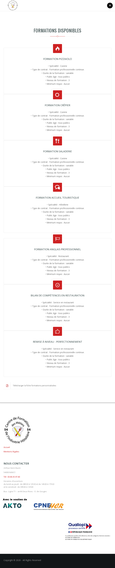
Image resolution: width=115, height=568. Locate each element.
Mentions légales (11, 451)
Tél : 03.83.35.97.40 (12, 476)
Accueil (7, 447)
